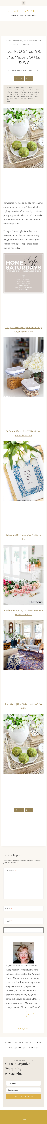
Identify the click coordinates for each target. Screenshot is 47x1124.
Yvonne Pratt (16, 70)
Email (8, 921)
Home (8, 1043)
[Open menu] (24, 3)
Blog (39, 1043)
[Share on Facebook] (16, 78)
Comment (10, 870)
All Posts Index (24, 1043)
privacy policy (17, 1048)
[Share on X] (21, 78)
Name (8, 908)
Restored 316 (23, 1119)
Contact (33, 1048)
